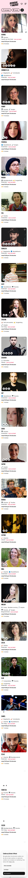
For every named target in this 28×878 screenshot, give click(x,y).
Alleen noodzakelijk (7, 865)
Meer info (11, 862)
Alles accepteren (7, 873)
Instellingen (6, 869)
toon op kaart (17, 39)
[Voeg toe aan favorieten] (25, 16)
